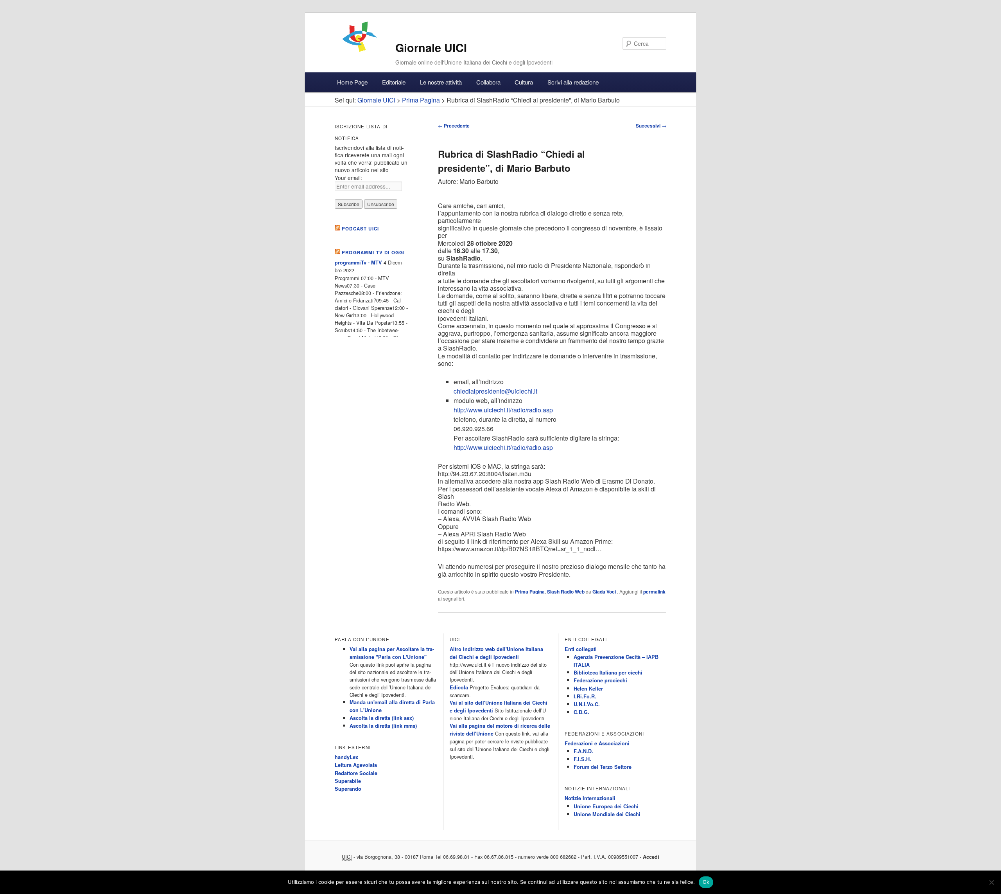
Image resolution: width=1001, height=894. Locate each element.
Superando (348, 788)
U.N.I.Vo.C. (587, 704)
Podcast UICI (360, 228)
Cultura (524, 82)
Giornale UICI (431, 48)
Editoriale (393, 82)
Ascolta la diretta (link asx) (382, 717)
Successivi (651, 125)
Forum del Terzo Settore (602, 766)
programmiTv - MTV (358, 262)
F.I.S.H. (582, 759)
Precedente (454, 125)
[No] (991, 882)
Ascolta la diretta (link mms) (383, 725)
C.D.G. (581, 712)
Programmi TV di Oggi (373, 252)
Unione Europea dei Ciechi (606, 806)
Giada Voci (604, 591)
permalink (654, 591)
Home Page (352, 82)
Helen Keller (588, 688)
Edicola (459, 687)
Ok (706, 882)
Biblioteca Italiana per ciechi (608, 672)
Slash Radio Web (566, 591)
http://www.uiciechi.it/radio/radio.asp (503, 409)
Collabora (488, 82)
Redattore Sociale (356, 773)
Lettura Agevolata (356, 764)
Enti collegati (581, 649)
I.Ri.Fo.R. (585, 696)
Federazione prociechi (600, 680)
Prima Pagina (530, 591)
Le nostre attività (441, 82)
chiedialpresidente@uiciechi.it (495, 391)
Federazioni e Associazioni (597, 743)
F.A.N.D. (583, 751)
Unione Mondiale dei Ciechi (607, 814)
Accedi (651, 856)
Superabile (348, 780)
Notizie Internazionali (590, 798)
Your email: (348, 178)
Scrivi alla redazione (573, 82)
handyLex (346, 757)
